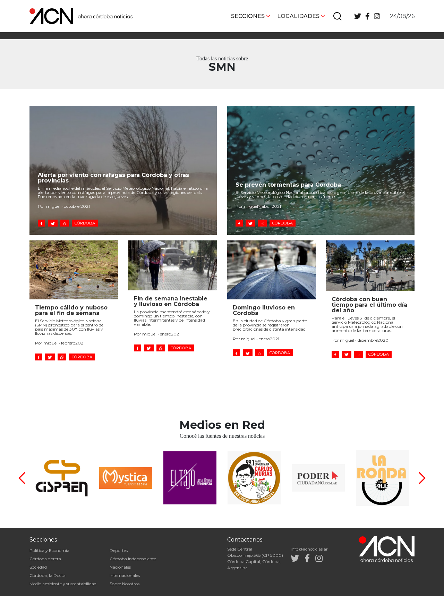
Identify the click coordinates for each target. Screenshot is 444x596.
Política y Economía (49, 550)
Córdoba (85, 223)
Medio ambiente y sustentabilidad (62, 583)
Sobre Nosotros (124, 583)
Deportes (119, 550)
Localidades (298, 16)
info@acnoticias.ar (309, 549)
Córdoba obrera (45, 558)
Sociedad (38, 567)
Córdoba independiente (133, 558)
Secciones (248, 16)
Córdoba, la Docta (47, 575)
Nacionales (120, 567)
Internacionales (125, 575)
